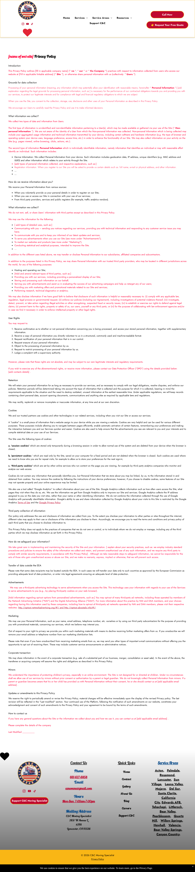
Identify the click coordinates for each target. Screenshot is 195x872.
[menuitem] (66, 18)
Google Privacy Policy (49, 502)
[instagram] (23, 24)
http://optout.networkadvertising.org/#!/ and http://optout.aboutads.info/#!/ (57, 607)
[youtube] (27, 24)
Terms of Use (24, 502)
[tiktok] (32, 24)
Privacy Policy (97, 859)
